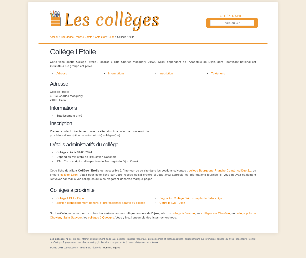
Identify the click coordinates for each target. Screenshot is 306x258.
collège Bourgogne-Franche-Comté (212, 170)
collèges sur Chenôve (215, 213)
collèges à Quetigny (101, 217)
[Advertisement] (203, 109)
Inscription (166, 73)
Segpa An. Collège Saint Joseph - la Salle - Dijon (191, 198)
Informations (116, 73)
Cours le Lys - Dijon (172, 202)
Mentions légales (111, 247)
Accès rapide (232, 16)
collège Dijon (69, 174)
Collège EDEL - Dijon (70, 198)
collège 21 (244, 170)
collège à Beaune (183, 213)
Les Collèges (153, 20)
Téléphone (218, 73)
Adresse (61, 73)
